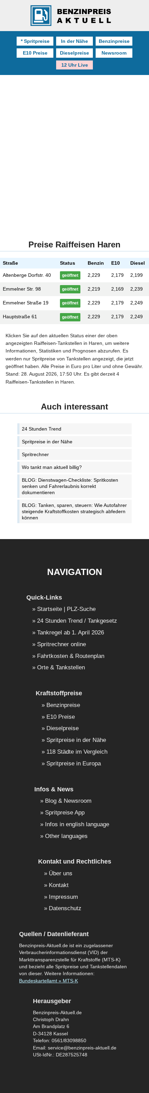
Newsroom (114, 53)
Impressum (63, 897)
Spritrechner (35, 454)
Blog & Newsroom (68, 801)
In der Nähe (74, 41)
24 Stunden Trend (41, 429)
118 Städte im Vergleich (76, 752)
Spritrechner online (61, 645)
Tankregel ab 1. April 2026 (70, 633)
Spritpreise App (65, 813)
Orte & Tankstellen (61, 668)
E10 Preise (35, 53)
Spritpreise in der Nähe (47, 441)
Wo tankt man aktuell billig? (52, 467)
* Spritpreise (35, 41)
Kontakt (59, 885)
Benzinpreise (114, 41)
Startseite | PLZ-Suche (66, 609)
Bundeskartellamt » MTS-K (48, 980)
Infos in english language (77, 825)
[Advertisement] (74, 152)
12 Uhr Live (74, 65)
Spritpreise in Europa (73, 764)
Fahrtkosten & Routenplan (70, 656)
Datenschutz (65, 909)
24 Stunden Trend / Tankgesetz (77, 621)
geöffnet (70, 275)
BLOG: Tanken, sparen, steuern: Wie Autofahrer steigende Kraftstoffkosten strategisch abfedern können (74, 511)
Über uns (60, 874)
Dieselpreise (74, 53)
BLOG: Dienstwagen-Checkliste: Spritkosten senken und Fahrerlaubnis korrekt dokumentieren (70, 486)
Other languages (66, 836)
